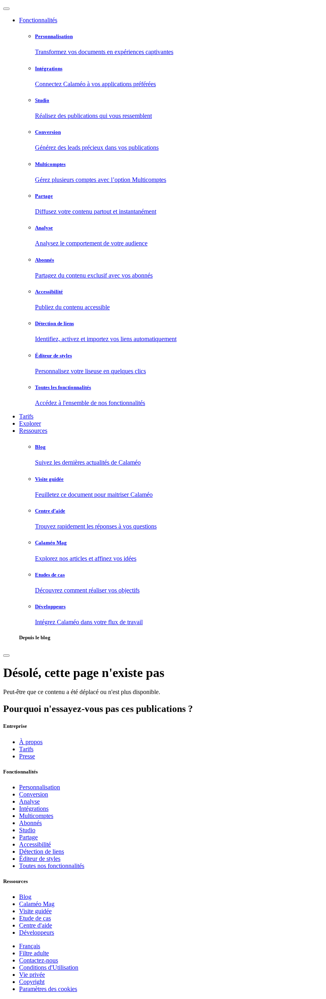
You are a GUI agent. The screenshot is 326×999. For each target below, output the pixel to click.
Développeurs (36, 932)
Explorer (30, 423)
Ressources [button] (33, 430)
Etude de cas (35, 918)
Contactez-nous (38, 960)
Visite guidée (35, 911)
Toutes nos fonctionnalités (51, 865)
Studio (27, 830)
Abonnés (30, 823)
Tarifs (26, 416)
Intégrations (34, 808)
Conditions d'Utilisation (48, 967)
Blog (25, 896)
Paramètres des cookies (48, 989)
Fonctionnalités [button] (38, 20)
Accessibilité (35, 844)
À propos (31, 742)
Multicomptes (36, 815)
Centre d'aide (35, 925)
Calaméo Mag (36, 904)
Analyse (29, 801)
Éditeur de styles (39, 858)
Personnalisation (39, 787)
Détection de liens (41, 851)
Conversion (33, 794)
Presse (27, 756)
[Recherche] (6, 655)
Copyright (32, 981)
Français (29, 946)
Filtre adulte (34, 953)
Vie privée (32, 974)
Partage (28, 837)
